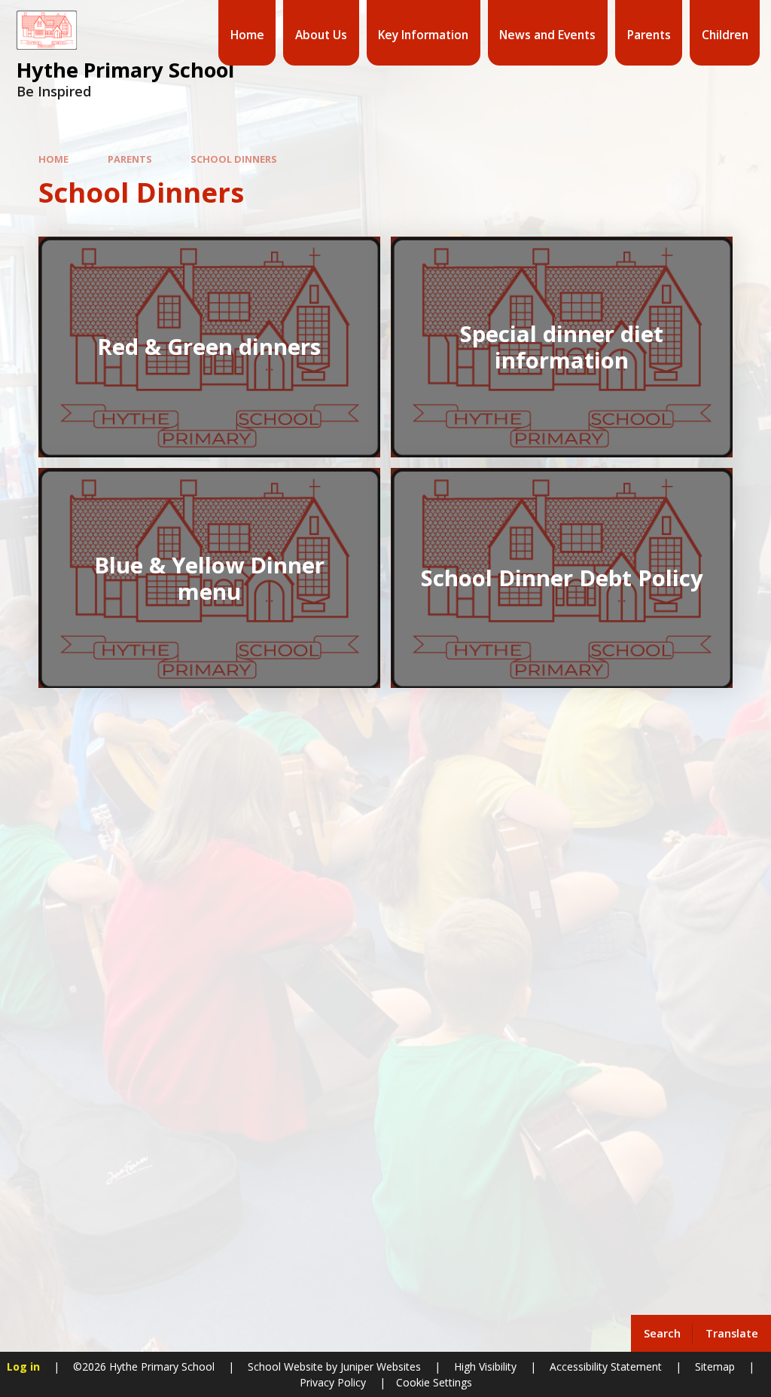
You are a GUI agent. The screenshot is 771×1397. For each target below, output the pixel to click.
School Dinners (233, 159)
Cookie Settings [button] (434, 1382)
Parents (130, 159)
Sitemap (715, 1366)
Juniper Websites (379, 1366)
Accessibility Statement (606, 1366)
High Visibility (485, 1366)
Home (53, 159)
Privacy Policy (333, 1382)
